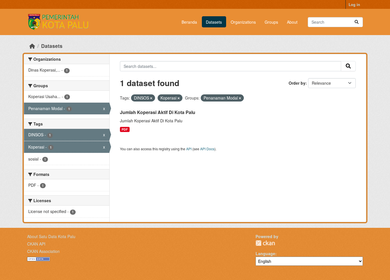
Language (265, 253)
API (189, 148)
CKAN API (36, 244)
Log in (354, 4)
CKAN (265, 243)
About (292, 22)
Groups (271, 22)
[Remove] (151, 98)
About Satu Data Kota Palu (51, 236)
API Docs (207, 148)
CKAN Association (43, 251)
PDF (125, 129)
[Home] (32, 45)
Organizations (243, 22)
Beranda (189, 22)
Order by (297, 83)
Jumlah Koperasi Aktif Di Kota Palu (157, 112)
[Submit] (356, 22)
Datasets (214, 22)
